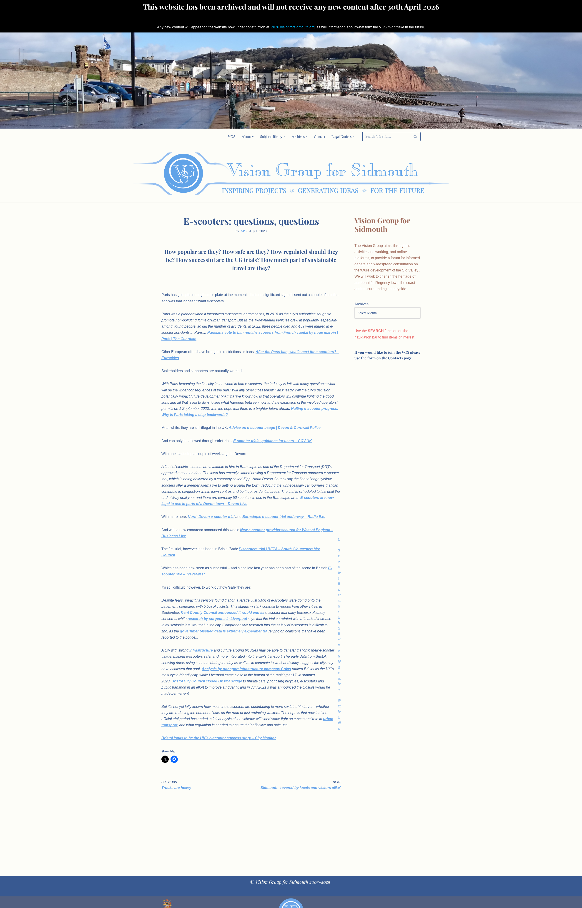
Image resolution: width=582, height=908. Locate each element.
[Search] (415, 136)
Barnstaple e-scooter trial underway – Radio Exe (283, 517)
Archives (361, 304)
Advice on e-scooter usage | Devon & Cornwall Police (275, 428)
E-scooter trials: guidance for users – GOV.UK (272, 441)
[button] (253, 136)
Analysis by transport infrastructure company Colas (246, 669)
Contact (319, 137)
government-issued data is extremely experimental (223, 631)
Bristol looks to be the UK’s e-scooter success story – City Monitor (218, 738)
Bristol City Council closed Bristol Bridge (206, 681)
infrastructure (201, 650)
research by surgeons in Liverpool (217, 619)
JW (242, 231)
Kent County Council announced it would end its (222, 612)
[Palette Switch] (384, 173)
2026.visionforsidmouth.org (293, 27)
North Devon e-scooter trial (211, 517)
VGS (231, 137)
